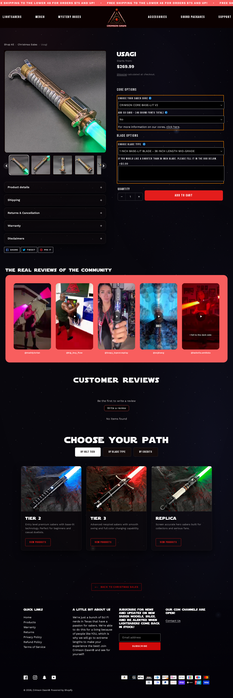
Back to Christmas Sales (119, 587)
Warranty (14, 225)
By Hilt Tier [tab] (88, 451)
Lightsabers (12, 17)
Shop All (9, 44)
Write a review (116, 408)
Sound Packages (193, 17)
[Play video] (32, 316)
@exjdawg (158, 353)
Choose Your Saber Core (133, 98)
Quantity (124, 189)
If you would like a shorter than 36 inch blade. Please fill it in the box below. (167, 158)
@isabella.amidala (200, 353)
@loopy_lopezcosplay (116, 353)
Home (27, 617)
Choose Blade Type (130, 144)
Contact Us (173, 620)
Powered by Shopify (61, 690)
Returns (29, 632)
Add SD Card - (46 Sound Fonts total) (141, 112)
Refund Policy (33, 642)
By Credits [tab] (145, 451)
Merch (40, 17)
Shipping (14, 200)
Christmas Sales (27, 44)
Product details (18, 187)
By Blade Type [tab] (117, 451)
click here (172, 126)
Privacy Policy (33, 637)
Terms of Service (34, 647)
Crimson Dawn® (41, 690)
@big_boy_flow (74, 353)
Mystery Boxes (69, 17)
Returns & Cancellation (24, 213)
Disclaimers (16, 238)
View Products (38, 542)
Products (30, 622)
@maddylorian (32, 353)
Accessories (157, 17)
